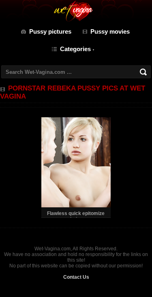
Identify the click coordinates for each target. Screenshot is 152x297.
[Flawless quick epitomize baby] (75, 206)
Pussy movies (110, 31)
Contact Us (76, 277)
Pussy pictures (50, 31)
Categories (75, 48)
